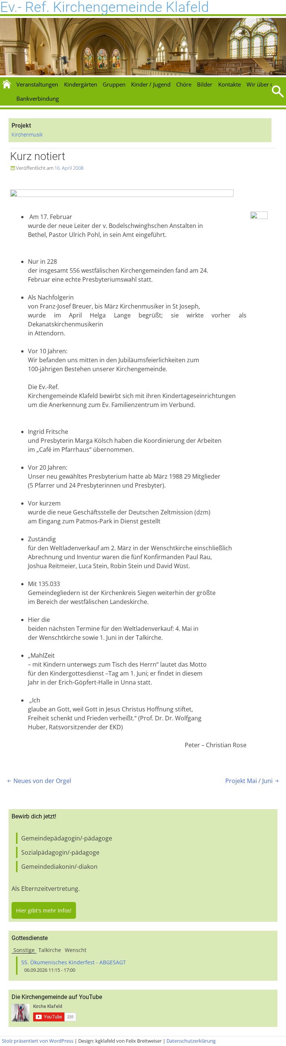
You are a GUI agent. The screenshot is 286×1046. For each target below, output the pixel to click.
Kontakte (229, 84)
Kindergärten (80, 84)
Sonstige (24, 949)
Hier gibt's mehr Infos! (44, 910)
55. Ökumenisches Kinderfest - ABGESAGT (73, 962)
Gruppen (114, 84)
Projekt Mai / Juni (252, 781)
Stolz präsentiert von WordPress (37, 1040)
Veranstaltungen (37, 84)
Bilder (204, 84)
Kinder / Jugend (151, 84)
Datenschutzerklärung (191, 1040)
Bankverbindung (37, 98)
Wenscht (75, 949)
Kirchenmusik (27, 135)
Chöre (183, 84)
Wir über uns (263, 84)
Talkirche (49, 949)
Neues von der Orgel (38, 781)
